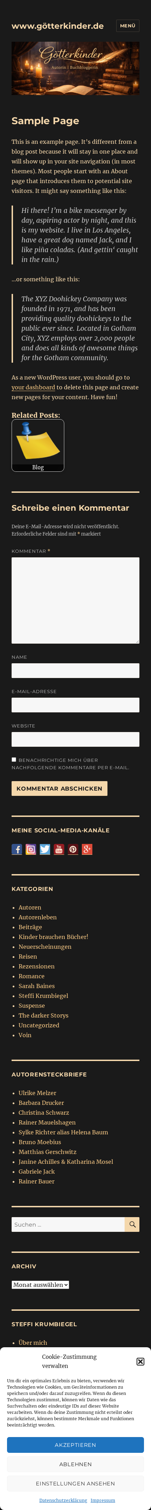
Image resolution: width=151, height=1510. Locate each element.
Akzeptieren (75, 1445)
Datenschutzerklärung (63, 1500)
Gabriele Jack (37, 1171)
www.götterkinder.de (58, 26)
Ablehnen (75, 1464)
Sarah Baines (37, 985)
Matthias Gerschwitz (48, 1151)
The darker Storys (43, 1015)
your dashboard (33, 387)
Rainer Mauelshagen (47, 1122)
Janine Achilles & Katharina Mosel (66, 1161)
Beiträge (30, 927)
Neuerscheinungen (45, 946)
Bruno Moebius (40, 1142)
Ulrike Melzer (37, 1092)
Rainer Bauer (36, 1181)
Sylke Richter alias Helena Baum (63, 1132)
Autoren (30, 907)
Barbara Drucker (41, 1102)
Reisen (28, 956)
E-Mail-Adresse (34, 691)
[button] (140, 1361)
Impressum (103, 1500)
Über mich (33, 1342)
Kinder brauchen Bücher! (53, 936)
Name (19, 657)
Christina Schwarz (44, 1112)
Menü (128, 25)
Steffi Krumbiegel (43, 995)
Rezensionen (37, 966)
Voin (25, 1035)
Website (23, 726)
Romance (32, 976)
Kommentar (31, 551)
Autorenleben (38, 917)
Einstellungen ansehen (75, 1483)
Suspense (32, 1005)
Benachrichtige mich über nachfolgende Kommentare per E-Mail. (71, 763)
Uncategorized (39, 1025)
